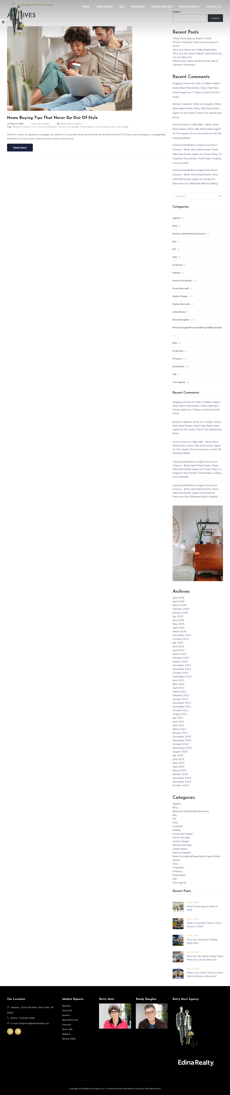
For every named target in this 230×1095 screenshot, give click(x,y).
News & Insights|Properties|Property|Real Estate (197, 327)
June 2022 (178, 680)
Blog (175, 225)
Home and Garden (182, 280)
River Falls (67, 1029)
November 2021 (182, 706)
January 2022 (180, 699)
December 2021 (182, 702)
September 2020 (182, 747)
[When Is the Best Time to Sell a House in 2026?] (178, 923)
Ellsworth (67, 1010)
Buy (174, 241)
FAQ (122, 7)
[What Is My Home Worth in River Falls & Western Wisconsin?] (178, 973)
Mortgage (122, 126)
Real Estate (178, 366)
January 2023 (180, 661)
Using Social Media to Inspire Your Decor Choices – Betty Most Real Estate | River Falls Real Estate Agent (195, 149)
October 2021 (181, 710)
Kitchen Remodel (181, 304)
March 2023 (180, 653)
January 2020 (180, 774)
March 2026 (180, 605)
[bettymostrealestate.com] (18, 19)
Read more (20, 147)
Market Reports (162, 7)
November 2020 (182, 740)
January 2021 (180, 732)
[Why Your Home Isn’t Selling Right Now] (178, 939)
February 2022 (181, 695)
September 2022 (182, 676)
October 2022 (181, 672)
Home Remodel (181, 288)
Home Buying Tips (105, 126)
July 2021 (178, 717)
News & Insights (189, 7)
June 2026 (178, 597)
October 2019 (181, 785)
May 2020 (178, 762)
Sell (174, 374)
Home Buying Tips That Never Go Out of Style (52, 118)
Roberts (66, 1034)
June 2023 (178, 646)
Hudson (66, 1015)
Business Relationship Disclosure (189, 233)
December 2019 (182, 777)
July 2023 (178, 642)
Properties (138, 7)
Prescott (66, 1024)
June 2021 (178, 721)
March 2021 (180, 729)
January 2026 (180, 612)
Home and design (69, 126)
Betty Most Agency (71, 123)
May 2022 (178, 684)
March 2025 (180, 631)
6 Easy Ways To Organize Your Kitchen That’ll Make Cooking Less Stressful (197, 158)
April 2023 (178, 650)
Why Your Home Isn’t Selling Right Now (195, 49)
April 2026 (178, 601)
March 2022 (180, 691)
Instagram (18, 1031)
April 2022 (178, 687)
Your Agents (104, 7)
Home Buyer (87, 126)
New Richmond (70, 1019)
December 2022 (182, 665)
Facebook (10, 1031)
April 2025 (178, 627)
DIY (174, 249)
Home (85, 7)
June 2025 (178, 620)
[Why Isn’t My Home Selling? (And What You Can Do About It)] (178, 956)
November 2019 (182, 781)
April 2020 (178, 766)
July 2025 (178, 616)
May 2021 (178, 725)
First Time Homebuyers (44, 126)
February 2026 (181, 608)
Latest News (179, 311)
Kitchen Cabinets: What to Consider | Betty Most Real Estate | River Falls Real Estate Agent (197, 108)
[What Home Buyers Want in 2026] (178, 906)
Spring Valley (69, 1038)
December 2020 (182, 736)
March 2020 (180, 770)
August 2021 (180, 714)
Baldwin (66, 1005)
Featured (177, 265)
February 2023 (181, 657)
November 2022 (182, 668)
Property (177, 358)
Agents (176, 218)
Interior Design (180, 296)
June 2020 (178, 759)
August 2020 (180, 751)
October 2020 (181, 744)
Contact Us (213, 7)
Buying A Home (21, 126)
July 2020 (178, 755)
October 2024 (181, 638)
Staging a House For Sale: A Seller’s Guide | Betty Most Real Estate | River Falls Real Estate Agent (196, 88)
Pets (175, 343)
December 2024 (182, 635)
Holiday (176, 272)
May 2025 (178, 623)
